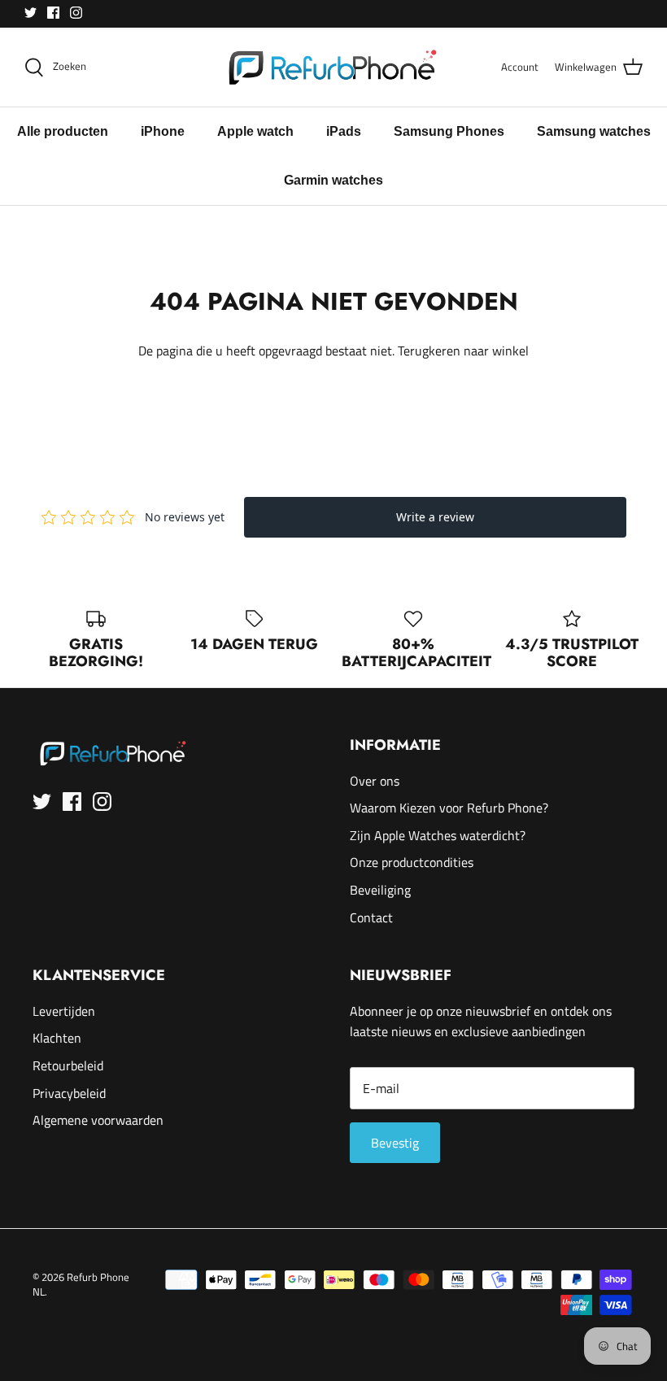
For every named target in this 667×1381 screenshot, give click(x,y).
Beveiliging (380, 890)
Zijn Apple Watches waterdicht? (437, 835)
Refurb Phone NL (81, 1284)
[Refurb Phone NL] (334, 67)
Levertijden (64, 1011)
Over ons (374, 781)
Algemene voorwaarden (98, 1120)
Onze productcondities (411, 862)
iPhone (163, 131)
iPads (343, 131)
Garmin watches (333, 180)
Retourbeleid (68, 1065)
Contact (371, 917)
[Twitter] (30, 13)
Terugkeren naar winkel (463, 350)
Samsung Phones (449, 131)
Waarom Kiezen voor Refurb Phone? (449, 807)
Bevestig (395, 1142)
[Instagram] (76, 13)
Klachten (57, 1038)
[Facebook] (53, 13)
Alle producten (62, 131)
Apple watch (255, 131)
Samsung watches (594, 131)
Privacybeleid (69, 1093)
